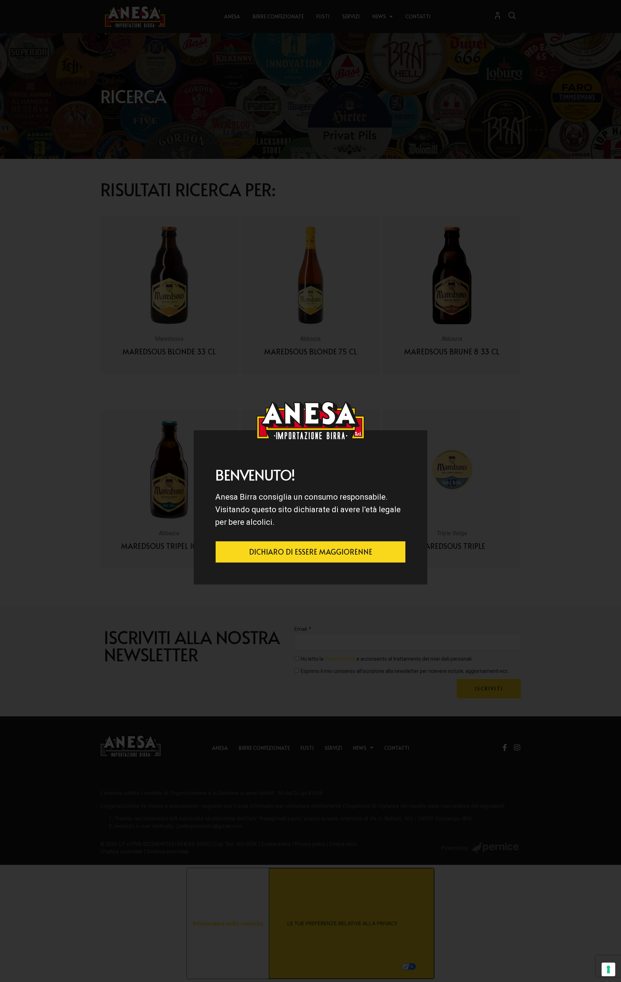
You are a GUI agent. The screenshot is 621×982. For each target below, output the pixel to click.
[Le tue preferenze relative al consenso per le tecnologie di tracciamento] (608, 969)
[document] (310, 491)
